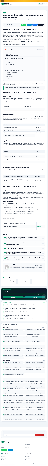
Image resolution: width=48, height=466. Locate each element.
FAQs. (8, 78)
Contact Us (3, 456)
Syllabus (26, 449)
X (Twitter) (41, 24)
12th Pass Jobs (27, 456)
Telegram (29, 24)
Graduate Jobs (27, 458)
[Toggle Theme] (44, 3)
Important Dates (10, 64)
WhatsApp (24, 24)
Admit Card (27, 446)
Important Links (10, 76)
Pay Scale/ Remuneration (12, 72)
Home (2, 8)
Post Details (9, 62)
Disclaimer (3, 459)
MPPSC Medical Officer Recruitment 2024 (14, 58)
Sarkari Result (27, 444)
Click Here (39, 226)
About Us (3, 455)
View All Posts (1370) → (39, 265)
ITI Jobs (26, 459)
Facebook (35, 24)
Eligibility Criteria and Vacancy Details (15, 67)
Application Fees (10, 66)
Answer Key (27, 447)
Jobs (6, 8)
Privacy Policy (3, 458)
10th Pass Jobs (27, 455)
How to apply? (10, 74)
